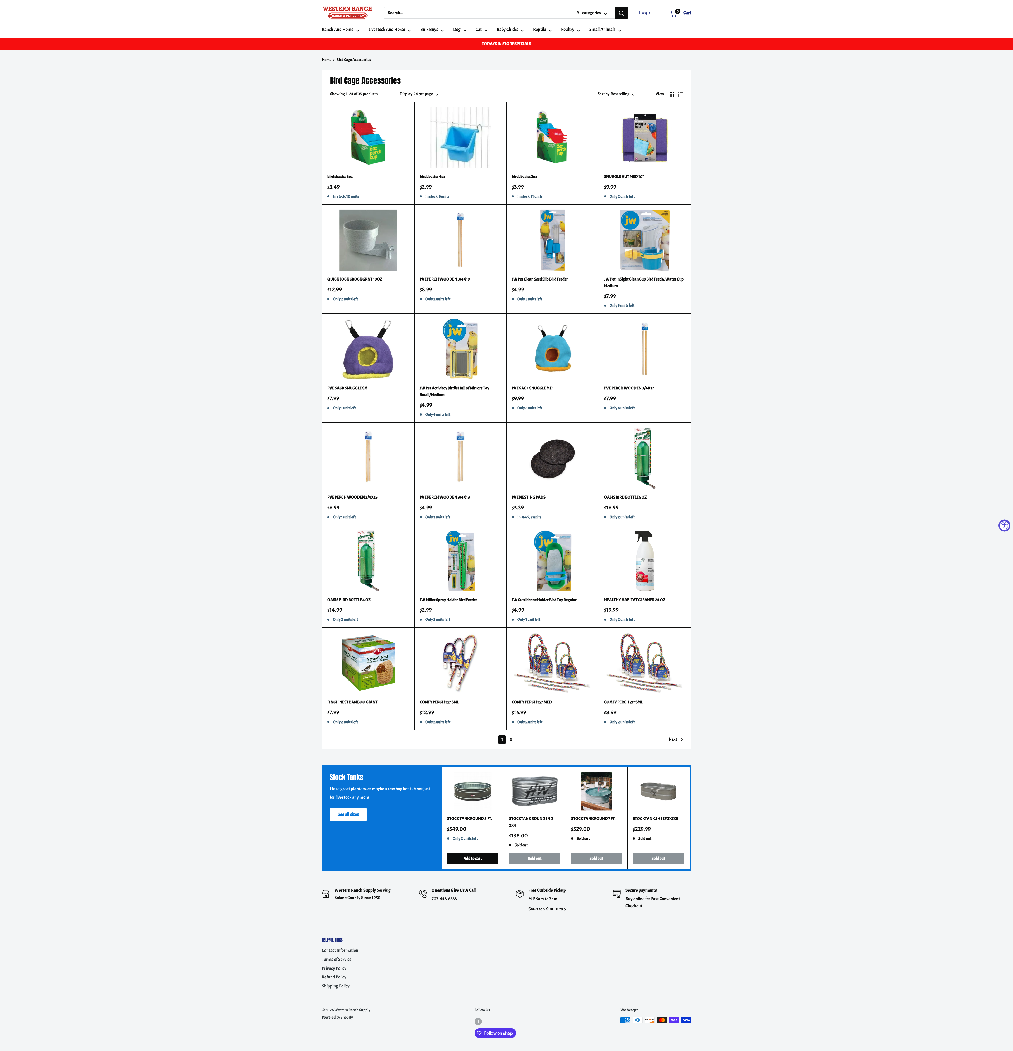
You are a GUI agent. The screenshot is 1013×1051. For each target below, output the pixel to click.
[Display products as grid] (672, 94)
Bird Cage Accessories (354, 59)
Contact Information (340, 950)
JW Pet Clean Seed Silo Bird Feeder (540, 279)
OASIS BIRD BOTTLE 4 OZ (349, 599)
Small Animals (602, 29)
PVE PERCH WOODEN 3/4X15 (352, 497)
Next (673, 739)
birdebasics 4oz (432, 176)
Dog (457, 29)
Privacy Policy (334, 968)
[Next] (689, 818)
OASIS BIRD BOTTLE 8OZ (625, 497)
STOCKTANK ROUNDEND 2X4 (531, 822)
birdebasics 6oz (340, 176)
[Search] (621, 13)
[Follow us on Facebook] (478, 1021)
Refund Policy (334, 977)
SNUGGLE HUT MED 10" (624, 176)
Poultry (567, 29)
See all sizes (348, 814)
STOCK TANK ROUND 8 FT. (469, 818)
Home (326, 59)
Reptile (539, 29)
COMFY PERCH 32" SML (439, 702)
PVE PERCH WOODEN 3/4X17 (629, 388)
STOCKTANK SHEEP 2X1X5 (655, 818)
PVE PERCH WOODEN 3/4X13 (445, 497)
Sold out (535, 858)
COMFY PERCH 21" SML (623, 702)
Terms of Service (336, 959)
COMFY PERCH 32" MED (532, 702)
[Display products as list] (680, 94)
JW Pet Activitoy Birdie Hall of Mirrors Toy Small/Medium (454, 391)
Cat (479, 29)
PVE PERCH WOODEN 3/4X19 (445, 279)
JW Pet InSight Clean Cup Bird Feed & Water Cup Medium (644, 282)
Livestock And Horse (387, 29)
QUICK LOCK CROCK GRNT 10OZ (354, 279)
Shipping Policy (336, 986)
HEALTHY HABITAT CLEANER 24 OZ (634, 599)
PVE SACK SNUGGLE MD (532, 388)
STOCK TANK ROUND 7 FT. (593, 818)
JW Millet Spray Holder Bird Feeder (448, 599)
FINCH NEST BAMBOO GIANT (352, 702)
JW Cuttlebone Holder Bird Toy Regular (544, 599)
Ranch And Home (337, 29)
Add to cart (473, 858)
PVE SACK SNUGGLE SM (347, 388)
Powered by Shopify (337, 1017)
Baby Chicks (507, 29)
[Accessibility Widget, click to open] (1004, 526)
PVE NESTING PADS (529, 497)
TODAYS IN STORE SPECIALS (506, 43)
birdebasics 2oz (524, 176)
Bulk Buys (429, 29)
